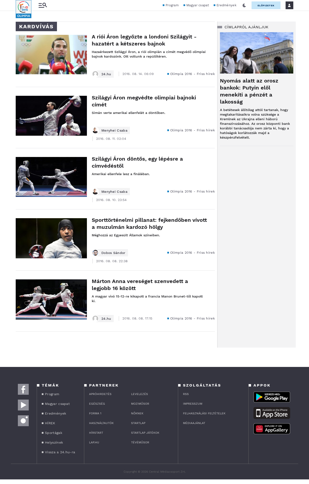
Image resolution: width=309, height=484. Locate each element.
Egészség (97, 403)
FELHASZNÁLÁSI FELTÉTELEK (204, 413)
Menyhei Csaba (114, 130)
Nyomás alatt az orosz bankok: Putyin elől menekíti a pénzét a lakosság (249, 91)
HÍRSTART (96, 432)
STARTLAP (138, 423)
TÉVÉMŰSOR (140, 442)
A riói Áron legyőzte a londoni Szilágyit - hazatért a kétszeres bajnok (144, 40)
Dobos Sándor (113, 253)
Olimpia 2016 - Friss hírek (192, 74)
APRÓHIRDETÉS (100, 394)
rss (186, 394)
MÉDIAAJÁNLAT (194, 423)
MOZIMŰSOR (140, 403)
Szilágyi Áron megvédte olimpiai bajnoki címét (144, 101)
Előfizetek (266, 5)
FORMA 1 (95, 413)
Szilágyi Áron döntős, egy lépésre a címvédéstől (137, 162)
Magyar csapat (197, 5)
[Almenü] (42, 5)
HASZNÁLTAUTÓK (101, 423)
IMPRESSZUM (192, 403)
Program (172, 5)
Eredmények (226, 5)
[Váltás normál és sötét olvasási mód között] (244, 5)
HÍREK (50, 423)
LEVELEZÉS (139, 394)
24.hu (106, 74)
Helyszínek (54, 442)
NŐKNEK (137, 413)
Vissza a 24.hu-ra (60, 452)
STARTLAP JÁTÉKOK (145, 432)
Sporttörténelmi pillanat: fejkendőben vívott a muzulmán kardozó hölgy (149, 223)
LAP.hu (94, 442)
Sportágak (53, 433)
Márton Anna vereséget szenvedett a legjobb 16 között (140, 284)
